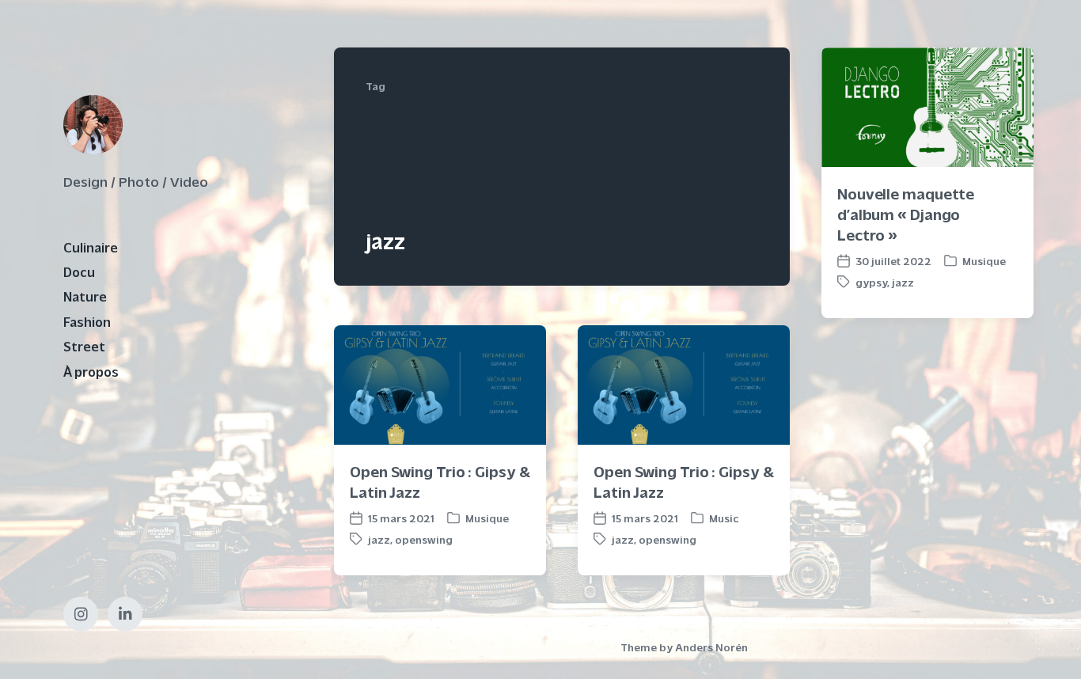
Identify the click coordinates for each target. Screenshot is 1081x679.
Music (724, 518)
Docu (79, 271)
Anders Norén (711, 647)
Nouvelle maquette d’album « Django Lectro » (905, 213)
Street (84, 346)
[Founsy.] (93, 124)
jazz (903, 282)
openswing (424, 539)
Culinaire (90, 247)
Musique (984, 260)
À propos (91, 371)
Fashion (87, 321)
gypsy (871, 282)
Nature (85, 296)
